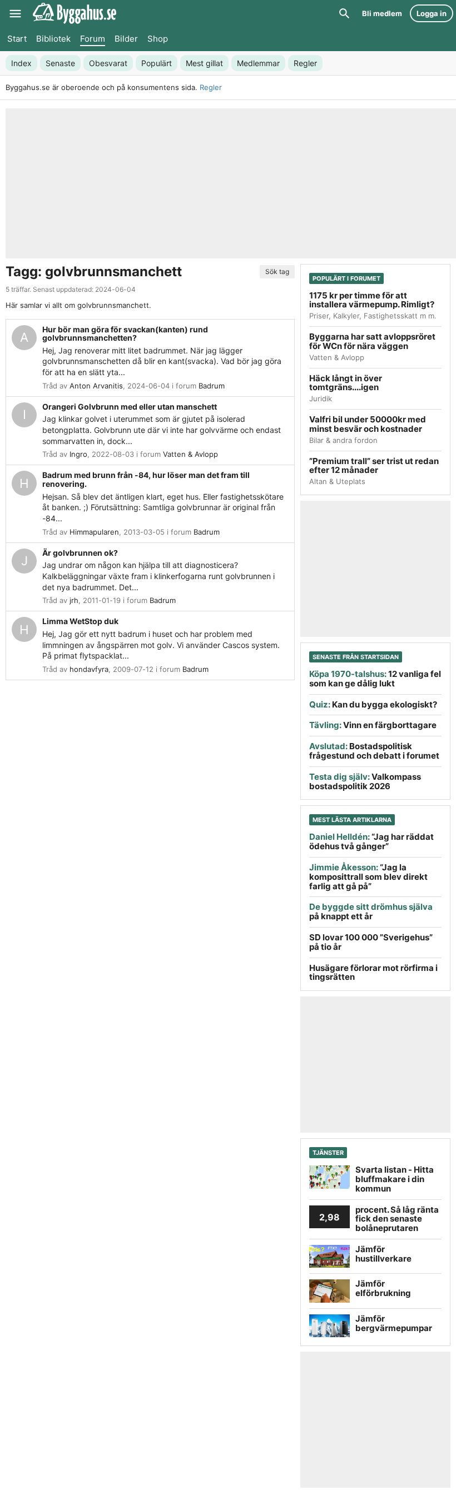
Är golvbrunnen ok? (80, 552)
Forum (92, 38)
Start (17, 38)
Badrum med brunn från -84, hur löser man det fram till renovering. (146, 479)
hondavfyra (89, 669)
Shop (157, 38)
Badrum (212, 385)
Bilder (126, 38)
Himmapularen (94, 531)
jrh (74, 600)
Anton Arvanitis (96, 385)
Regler (211, 87)
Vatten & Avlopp (190, 454)
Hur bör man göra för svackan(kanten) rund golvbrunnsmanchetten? (125, 334)
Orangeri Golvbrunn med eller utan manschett (129, 406)
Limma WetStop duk (80, 621)
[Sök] (344, 13)
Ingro (78, 454)
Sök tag (277, 271)
